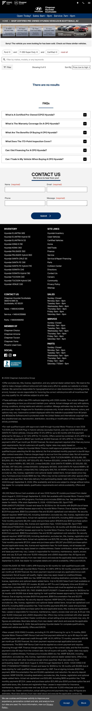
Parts (49, 262)
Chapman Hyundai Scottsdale (50, 9)
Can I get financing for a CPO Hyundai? (26, 150)
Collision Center (54, 266)
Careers (51, 277)
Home (5, 21)
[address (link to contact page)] (77, 3)
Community (52, 280)
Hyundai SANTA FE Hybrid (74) (18, 266)
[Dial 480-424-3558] (83, 3)
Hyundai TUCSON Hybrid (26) (17, 280)
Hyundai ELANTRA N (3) (15, 240)
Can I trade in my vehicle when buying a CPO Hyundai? (34, 159)
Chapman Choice (12, 330)
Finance (50, 251)
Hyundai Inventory (55, 233)
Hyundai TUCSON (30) (14, 277)
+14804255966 (19, 314)
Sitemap (51, 288)
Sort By (68, 67)
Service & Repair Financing (59, 258)
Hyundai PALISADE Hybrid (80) (18, 255)
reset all (64, 52)
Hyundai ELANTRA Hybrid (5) (17, 237)
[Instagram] (10, 355)
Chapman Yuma (11, 341)
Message (56, 198)
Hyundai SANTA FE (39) (15, 262)
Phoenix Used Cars (12, 345)
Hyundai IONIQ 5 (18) (13, 244)
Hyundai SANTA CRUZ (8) (15, 258)
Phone (7, 198)
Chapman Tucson (12, 337)
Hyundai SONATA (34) (14, 269)
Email (54, 184)
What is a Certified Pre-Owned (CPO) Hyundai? (30, 114)
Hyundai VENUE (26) (13, 284)
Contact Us (52, 273)
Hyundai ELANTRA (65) (14, 233)
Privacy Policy (53, 284)
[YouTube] (15, 355)
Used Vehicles (53, 237)
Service (50, 255)
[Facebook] (6, 355)
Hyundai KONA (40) (13, 247)
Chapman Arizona (12, 334)
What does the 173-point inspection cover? (28, 141)
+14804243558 (17, 309)
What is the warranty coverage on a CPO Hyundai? (32, 123)
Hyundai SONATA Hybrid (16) (17, 273)
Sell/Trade (52, 247)
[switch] (89, 3)
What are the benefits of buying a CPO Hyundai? (31, 132)
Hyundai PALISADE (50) (14, 251)
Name (12, 184)
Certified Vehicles (55, 240)
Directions (52, 269)
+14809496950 (17, 320)
